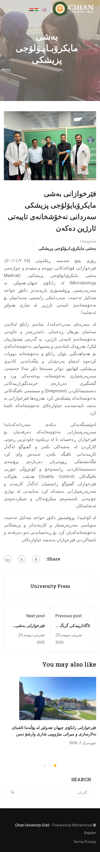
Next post (35, 615)
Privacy (90, 842)
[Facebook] (36, 559)
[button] (55, 765)
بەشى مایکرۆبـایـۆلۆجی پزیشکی (67, 248)
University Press (50, 586)
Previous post (68, 615)
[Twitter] (22, 559)
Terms (78, 842)
